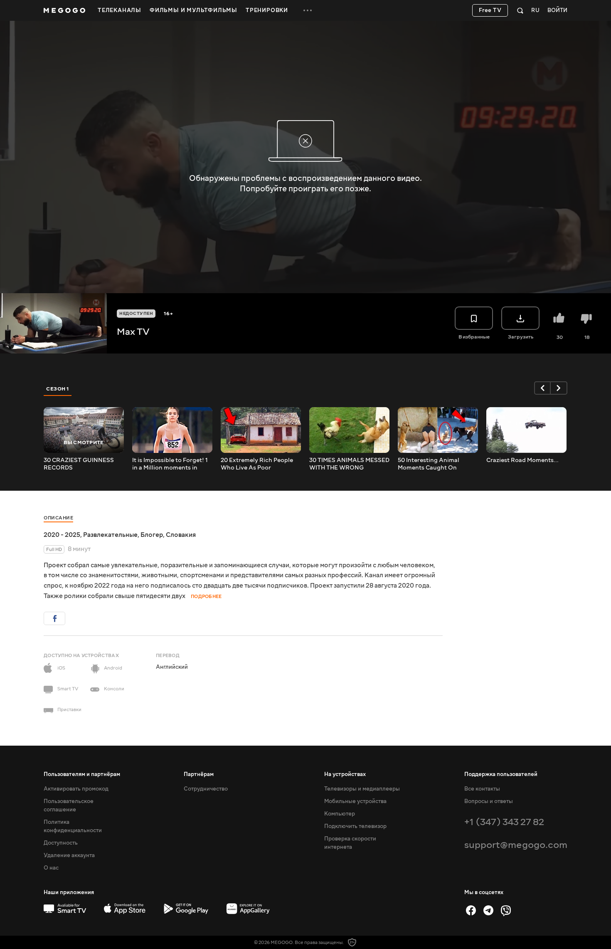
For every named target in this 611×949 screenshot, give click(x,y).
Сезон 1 (57, 389)
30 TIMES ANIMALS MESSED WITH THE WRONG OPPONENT (349, 464)
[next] (559, 388)
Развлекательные (110, 535)
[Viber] (505, 910)
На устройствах (345, 774)
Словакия (181, 535)
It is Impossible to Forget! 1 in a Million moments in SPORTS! (170, 464)
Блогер (151, 535)
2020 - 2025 (62, 535)
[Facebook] (471, 910)
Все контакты (482, 789)
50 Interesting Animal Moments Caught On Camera (428, 464)
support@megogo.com (515, 844)
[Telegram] (488, 910)
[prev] (542, 388)
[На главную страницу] (64, 10)
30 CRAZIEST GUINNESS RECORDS (79, 464)
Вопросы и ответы (488, 801)
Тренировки (267, 10)
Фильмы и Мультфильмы (193, 10)
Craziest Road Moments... (522, 460)
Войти (557, 10)
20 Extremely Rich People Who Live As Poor (257, 464)
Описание (58, 518)
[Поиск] (520, 10)
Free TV (490, 10)
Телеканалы (119, 10)
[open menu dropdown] (307, 10)
